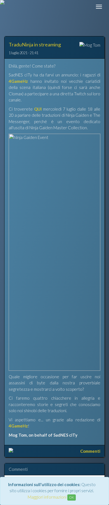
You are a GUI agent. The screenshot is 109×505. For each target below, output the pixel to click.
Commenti (90, 451)
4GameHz (18, 81)
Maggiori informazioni (47, 496)
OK (71, 497)
